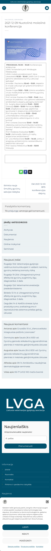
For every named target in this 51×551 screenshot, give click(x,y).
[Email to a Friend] (30, 172)
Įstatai (7, 469)
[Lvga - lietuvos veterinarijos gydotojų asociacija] (25, 8)
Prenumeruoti (25, 446)
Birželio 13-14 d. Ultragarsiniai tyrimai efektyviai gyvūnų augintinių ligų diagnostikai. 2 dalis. (21, 296)
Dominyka (9, 337)
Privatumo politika (28, 546)
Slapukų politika (14, 546)
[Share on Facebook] (26, 172)
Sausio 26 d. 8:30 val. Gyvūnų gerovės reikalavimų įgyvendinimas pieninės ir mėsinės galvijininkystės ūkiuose (25, 341)
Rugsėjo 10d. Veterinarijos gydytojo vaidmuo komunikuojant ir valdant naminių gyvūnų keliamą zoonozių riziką (25, 267)
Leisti (25, 527)
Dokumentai (10, 234)
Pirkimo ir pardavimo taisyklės (18, 484)
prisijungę (13, 211)
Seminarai (18, 19)
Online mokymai (12, 244)
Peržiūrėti (25, 541)
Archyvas (8, 230)
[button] (47, 502)
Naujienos (9, 19)
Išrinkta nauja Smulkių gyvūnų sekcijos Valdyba (12, 188)
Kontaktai (39, 546)
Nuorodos (9, 474)
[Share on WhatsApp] (21, 172)
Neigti (25, 534)
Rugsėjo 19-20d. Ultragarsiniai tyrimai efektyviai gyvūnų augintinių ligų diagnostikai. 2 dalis (22, 278)
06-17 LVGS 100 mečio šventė (28, 372)
